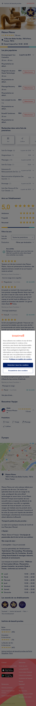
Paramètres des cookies (18, 371)
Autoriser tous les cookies (18, 365)
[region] (18, 353)
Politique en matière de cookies (20, 359)
